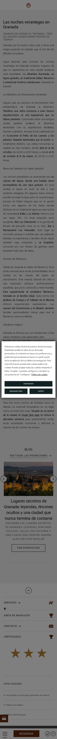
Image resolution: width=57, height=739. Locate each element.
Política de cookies (39, 375)
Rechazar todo (16, 391)
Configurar (28, 384)
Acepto (41, 391)
